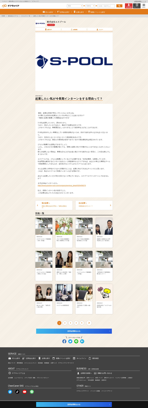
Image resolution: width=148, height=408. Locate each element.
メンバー (101, 29)
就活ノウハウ (11, 363)
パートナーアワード (106, 391)
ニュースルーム (18, 377)
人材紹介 (130, 377)
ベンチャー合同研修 (120, 377)
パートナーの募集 (95, 391)
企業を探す (46, 358)
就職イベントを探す (63, 358)
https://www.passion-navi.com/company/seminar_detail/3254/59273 (62, 185)
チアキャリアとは (18, 373)
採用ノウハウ (99, 377)
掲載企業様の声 (81, 377)
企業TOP (49, 29)
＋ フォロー (51, 24)
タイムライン (81, 358)
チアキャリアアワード (83, 391)
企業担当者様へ (140, 1)
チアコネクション (81, 380)
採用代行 (104, 380)
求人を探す (16, 358)
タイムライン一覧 (25, 16)
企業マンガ (54, 363)
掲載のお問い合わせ (105, 373)
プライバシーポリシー (43, 377)
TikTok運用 (91, 380)
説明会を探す (31, 358)
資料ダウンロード (109, 377)
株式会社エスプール (13, 16)
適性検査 (95, 358)
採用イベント (90, 377)
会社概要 (10, 377)
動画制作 (97, 380)
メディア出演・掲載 (29, 377)
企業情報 (75, 29)
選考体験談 (20, 363)
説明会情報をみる (74, 331)
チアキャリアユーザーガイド (66, 363)
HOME (3, 16)
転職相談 (46, 363)
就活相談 (40, 363)
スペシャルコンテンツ (30, 363)
